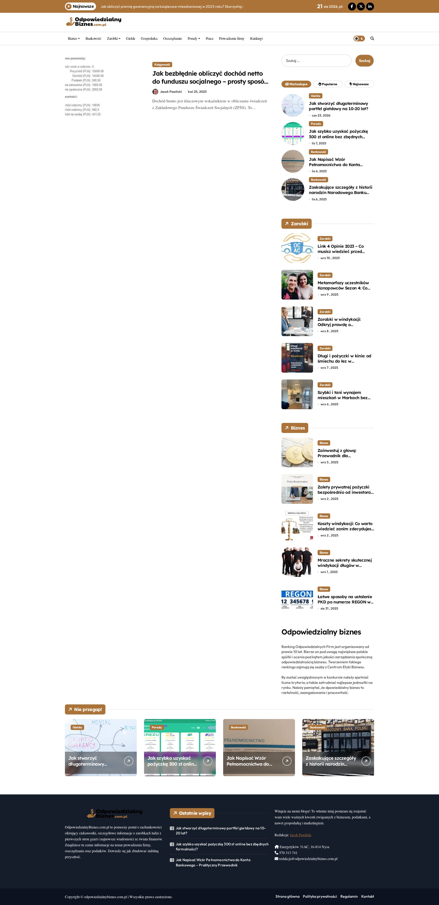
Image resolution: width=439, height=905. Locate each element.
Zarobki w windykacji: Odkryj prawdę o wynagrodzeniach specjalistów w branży (339, 327)
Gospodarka (149, 38)
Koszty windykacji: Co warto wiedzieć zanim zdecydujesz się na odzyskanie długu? (345, 529)
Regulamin (349, 896)
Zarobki (112, 38)
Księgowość (162, 64)
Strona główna (288, 896)
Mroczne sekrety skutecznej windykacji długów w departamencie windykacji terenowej (345, 568)
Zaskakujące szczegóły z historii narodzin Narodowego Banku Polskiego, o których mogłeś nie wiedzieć (340, 195)
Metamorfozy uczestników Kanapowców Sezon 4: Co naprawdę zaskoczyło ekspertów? (343, 290)
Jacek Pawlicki (171, 92)
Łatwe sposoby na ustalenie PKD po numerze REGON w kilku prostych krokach (345, 602)
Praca (209, 38)
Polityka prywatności (320, 896)
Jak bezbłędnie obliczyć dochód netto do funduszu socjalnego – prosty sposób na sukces (210, 81)
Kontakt (367, 896)
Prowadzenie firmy (231, 38)
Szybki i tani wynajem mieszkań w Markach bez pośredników (343, 398)
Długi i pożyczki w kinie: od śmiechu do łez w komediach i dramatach (344, 361)
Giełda (130, 38)
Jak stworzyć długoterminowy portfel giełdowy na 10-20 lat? (338, 106)
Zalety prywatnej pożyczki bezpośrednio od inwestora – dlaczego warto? (344, 492)
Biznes (72, 38)
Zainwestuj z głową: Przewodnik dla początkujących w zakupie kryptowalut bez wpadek (343, 458)
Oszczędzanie (172, 38)
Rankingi (256, 38)
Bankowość (93, 38)
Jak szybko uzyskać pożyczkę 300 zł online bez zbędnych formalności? (338, 137)
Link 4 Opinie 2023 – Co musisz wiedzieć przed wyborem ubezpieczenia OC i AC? (345, 254)
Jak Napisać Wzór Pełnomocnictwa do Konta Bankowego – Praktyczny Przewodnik (334, 167)
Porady (192, 38)
